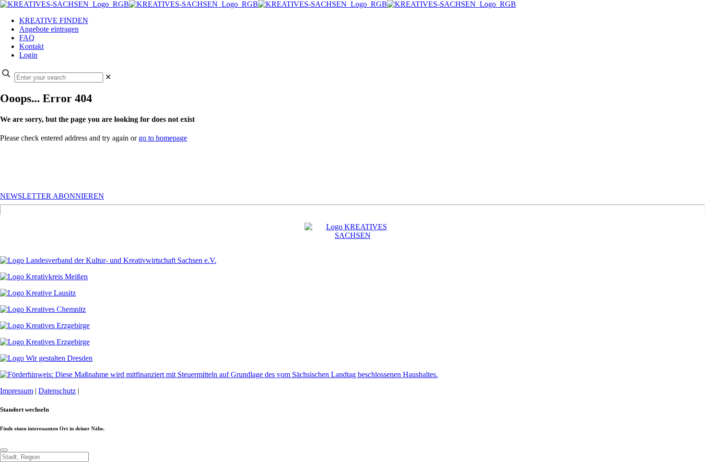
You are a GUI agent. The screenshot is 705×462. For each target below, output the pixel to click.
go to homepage (163, 138)
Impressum (16, 391)
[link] (108, 77)
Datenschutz (57, 391)
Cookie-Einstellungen (114, 391)
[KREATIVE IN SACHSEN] (258, 4)
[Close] (4, 450)
